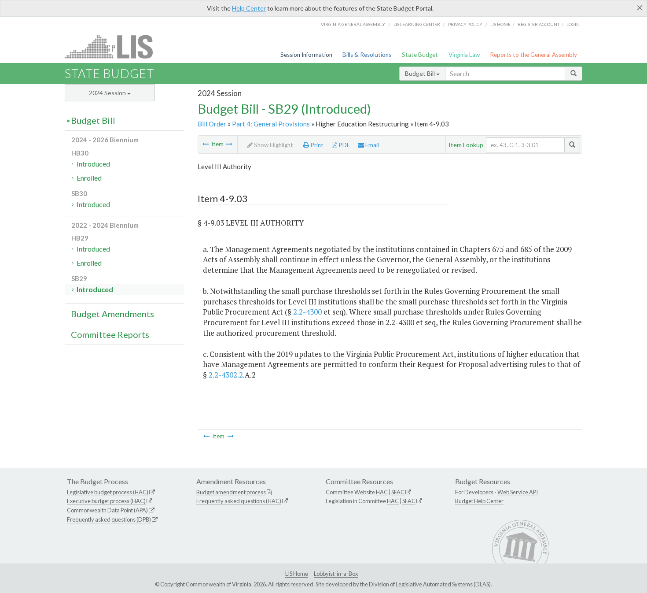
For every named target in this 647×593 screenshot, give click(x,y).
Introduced (93, 163)
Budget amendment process (231, 492)
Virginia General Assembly (353, 24)
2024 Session (108, 92)
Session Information (306, 54)
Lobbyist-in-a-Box (336, 573)
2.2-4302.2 (226, 375)
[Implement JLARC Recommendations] (229, 144)
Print (316, 144)
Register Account (538, 24)
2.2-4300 (307, 312)
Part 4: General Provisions (271, 124)
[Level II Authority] (205, 144)
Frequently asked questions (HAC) (238, 500)
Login (573, 24)
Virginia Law (464, 54)
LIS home (500, 24)
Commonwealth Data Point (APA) (107, 510)
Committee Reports (110, 334)
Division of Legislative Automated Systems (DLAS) (430, 584)
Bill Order (212, 124)
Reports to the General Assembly (533, 54)
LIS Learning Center (416, 24)
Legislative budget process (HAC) (107, 492)
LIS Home (296, 573)
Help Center (249, 8)
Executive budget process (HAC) (106, 500)
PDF (343, 144)
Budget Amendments (112, 313)
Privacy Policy (465, 24)
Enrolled (89, 178)
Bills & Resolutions (366, 54)
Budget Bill (420, 73)
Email (371, 144)
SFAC (397, 492)
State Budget (420, 54)
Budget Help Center (479, 500)
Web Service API (517, 492)
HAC (382, 492)
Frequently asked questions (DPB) (109, 519)
